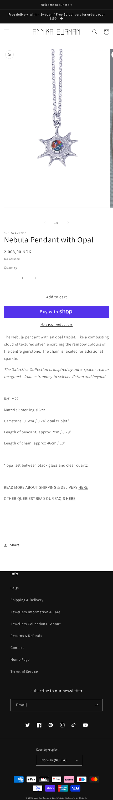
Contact (17, 647)
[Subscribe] (96, 705)
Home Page (20, 659)
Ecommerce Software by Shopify (70, 797)
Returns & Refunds (26, 635)
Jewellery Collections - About (36, 623)
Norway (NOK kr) (54, 760)
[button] (6, 32)
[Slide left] (45, 223)
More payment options (56, 324)
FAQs (15, 588)
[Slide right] (68, 223)
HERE (83, 487)
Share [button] (15, 545)
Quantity (10, 267)
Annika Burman (43, 797)
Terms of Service (24, 671)
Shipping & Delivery (27, 599)
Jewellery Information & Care (35, 612)
